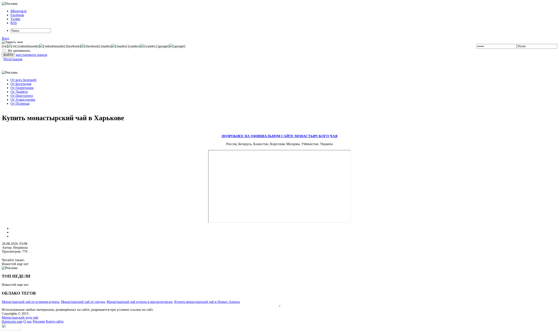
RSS (13, 23)
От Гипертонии (22, 88)
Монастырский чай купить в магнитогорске (140, 302)
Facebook (17, 15)
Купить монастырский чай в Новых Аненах (207, 302)
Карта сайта (55, 321)
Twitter (15, 19)
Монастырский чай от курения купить (30, 302)
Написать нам (12, 321)
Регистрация (12, 59)
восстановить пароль (31, 55)
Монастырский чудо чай (20, 317)
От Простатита (21, 95)
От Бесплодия (20, 84)
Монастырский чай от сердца (83, 302)
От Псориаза (19, 103)
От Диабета (19, 92)
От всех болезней (23, 80)
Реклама (39, 321)
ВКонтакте (18, 11)
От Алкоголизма (22, 99)
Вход (5, 38)
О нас (27, 321)
